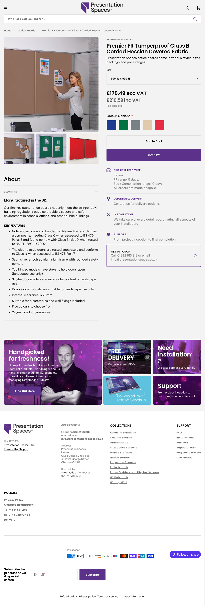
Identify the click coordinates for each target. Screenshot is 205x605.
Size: (108, 70)
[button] (5, 8)
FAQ (176, 432)
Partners (179, 442)
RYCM (68, 476)
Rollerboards (117, 467)
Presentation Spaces (16, 445)
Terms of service (106, 596)
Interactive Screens (121, 447)
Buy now (151, 155)
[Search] (193, 19)
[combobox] (101, 18)
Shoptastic (66, 472)
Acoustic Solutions (121, 432)
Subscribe (92, 575)
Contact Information (19, 505)
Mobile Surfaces (119, 452)
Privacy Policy (13, 500)
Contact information (131, 596)
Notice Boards (26, 30)
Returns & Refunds (17, 515)
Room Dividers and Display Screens (132, 472)
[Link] (52, 372)
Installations (182, 437)
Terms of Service (15, 510)
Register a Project (185, 452)
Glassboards (117, 442)
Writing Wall (116, 482)
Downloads (181, 457)
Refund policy (66, 596)
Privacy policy (85, 596)
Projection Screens (121, 462)
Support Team (183, 447)
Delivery (9, 520)
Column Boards (119, 437)
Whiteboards (117, 477)
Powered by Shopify (16, 449)
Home (7, 30)
